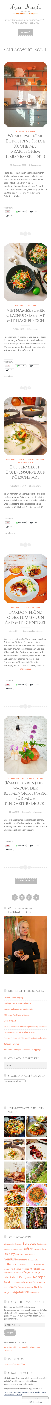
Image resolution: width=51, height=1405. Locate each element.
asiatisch (12, 1244)
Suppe (27, 1287)
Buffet (28, 1249)
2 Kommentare (35, 165)
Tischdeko (39, 1287)
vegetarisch (20, 1292)
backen (18, 1244)
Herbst (15, 1265)
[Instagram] (15, 897)
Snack (5, 1287)
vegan (7, 1292)
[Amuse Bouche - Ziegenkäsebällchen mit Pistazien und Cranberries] (36, 1218)
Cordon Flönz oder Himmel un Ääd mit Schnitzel (25, 617)
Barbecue (29, 1243)
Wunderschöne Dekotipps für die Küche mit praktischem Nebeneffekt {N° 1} (25, 146)
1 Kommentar (32, 329)
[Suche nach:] (25, 1065)
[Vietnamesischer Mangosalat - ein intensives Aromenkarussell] (14, 1195)
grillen (8, 1264)
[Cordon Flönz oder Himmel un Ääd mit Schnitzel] (25, 578)
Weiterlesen (17, 669)
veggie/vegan (25, 462)
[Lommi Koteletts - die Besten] (14, 1173)
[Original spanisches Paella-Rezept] (14, 1127)
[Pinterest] (29, 897)
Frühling (18, 1254)
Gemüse (10, 1259)
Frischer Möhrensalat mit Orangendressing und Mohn (25, 1027)
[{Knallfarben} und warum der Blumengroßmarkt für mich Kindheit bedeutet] (25, 745)
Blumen (19, 1249)
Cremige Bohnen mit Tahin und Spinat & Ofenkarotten (25, 1038)
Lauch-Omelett (10, 1021)
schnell (18, 1283)
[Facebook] (22, 897)
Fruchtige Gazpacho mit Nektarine (17, 1003)
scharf (13, 1283)
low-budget (7, 1272)
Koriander (35, 1268)
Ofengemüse (17, 1272)
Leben (30, 460)
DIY (6, 1253)
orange (37, 1272)
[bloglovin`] (36, 897)
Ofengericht (27, 1272)
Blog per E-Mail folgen (27, 1302)
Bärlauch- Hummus (11, 1044)
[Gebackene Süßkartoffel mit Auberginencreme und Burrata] (36, 1127)
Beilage (13, 1249)
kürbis (43, 1269)
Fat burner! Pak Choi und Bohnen (17, 1015)
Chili (34, 1249)
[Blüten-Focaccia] (14, 1218)
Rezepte (32, 306)
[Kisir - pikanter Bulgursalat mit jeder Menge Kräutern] (36, 1195)
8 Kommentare (35, 486)
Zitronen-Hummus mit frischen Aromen (19, 1032)
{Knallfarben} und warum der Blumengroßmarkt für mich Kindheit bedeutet (26, 793)
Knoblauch (39, 1264)
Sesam (42, 1282)
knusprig (7, 1269)
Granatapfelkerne (34, 1260)
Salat (7, 1282)
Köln (21, 460)
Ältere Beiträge (26, 881)
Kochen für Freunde (20, 1269)
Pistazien (29, 1278)
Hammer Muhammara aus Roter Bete (18, 1009)
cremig (39, 1249)
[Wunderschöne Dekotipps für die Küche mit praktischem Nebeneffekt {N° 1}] (25, 94)
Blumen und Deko (25, 131)
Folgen (10, 1333)
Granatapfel (22, 1260)
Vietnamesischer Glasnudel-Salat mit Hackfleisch (25, 315)
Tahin (31, 1287)
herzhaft (20, 306)
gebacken (32, 1254)
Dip (44, 1249)
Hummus (21, 1265)
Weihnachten (34, 1293)
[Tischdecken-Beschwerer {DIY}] (36, 1173)
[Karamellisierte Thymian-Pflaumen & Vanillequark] (36, 1150)
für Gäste (24, 1254)
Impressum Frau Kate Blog (14, 1364)
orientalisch (11, 1277)
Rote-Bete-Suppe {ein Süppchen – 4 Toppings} (22, 1050)
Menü (26, 32)
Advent (6, 1244)
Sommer (13, 1287)
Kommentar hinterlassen (32, 631)
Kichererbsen (29, 1265)
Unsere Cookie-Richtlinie (13, 1394)
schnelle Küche (29, 1282)
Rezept (39, 1277)
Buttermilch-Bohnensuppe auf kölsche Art (25, 472)
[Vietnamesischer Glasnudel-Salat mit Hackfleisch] (25, 272)
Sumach (21, 1287)
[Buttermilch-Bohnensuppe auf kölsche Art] (25, 426)
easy (12, 1253)
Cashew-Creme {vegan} (13, 998)
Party (22, 1277)
